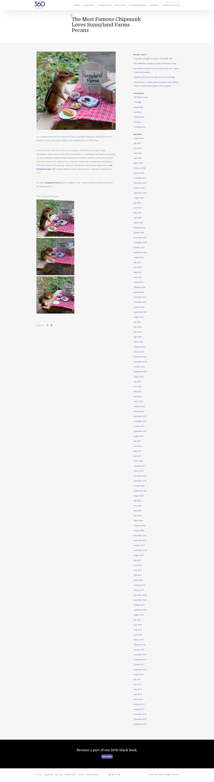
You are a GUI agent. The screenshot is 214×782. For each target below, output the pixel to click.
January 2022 (139, 411)
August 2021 (139, 436)
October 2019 (139, 545)
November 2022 (140, 361)
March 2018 (138, 640)
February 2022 (139, 406)
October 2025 (139, 188)
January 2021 (139, 471)
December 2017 (140, 654)
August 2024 (139, 257)
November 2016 (140, 719)
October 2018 (139, 605)
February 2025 (139, 227)
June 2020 (138, 505)
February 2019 (139, 585)
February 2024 (139, 287)
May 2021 (138, 451)
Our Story (89, 5)
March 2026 (138, 163)
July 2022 (137, 381)
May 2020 (138, 510)
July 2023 (137, 322)
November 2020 (140, 481)
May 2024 (138, 272)
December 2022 (140, 356)
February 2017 (139, 704)
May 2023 (138, 332)
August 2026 (139, 138)
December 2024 (140, 237)
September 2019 (140, 550)
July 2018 (137, 620)
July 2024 (137, 262)
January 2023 (139, 352)
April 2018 (138, 635)
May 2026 (138, 153)
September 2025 (140, 193)
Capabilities (104, 5)
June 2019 (138, 565)
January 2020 (139, 530)
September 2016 (140, 724)
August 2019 (139, 555)
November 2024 (140, 242)
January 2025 (139, 232)
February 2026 (139, 168)
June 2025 (138, 208)
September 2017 (140, 669)
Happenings (138, 107)
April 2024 (138, 277)
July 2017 (137, 679)
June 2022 (138, 386)
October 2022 (139, 366)
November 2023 (140, 302)
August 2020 (139, 496)
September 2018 (140, 610)
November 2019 (140, 540)
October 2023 (139, 307)
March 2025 (138, 222)
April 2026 (138, 158)
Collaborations (137, 5)
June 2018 (138, 625)
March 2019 (138, 580)
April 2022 (138, 396)
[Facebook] (47, 326)
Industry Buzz (139, 117)
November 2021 (140, 421)
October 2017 (139, 664)
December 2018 (140, 595)
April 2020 (138, 515)
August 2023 (139, 317)
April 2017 (138, 694)
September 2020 (140, 491)
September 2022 (140, 371)
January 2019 (139, 590)
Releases (137, 122)
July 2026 (137, 143)
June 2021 (138, 446)
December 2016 (140, 714)
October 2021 (139, 426)
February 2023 (139, 347)
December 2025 (140, 178)
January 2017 (139, 709)
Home (77, 5)
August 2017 (139, 674)
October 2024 (139, 247)
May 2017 (138, 689)
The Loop (120, 5)
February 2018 (139, 644)
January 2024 (139, 292)
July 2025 (137, 203)
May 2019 (138, 570)
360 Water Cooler (141, 97)
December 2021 (140, 416)
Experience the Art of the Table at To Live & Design (154, 77)
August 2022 (139, 376)
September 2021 (140, 431)
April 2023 (138, 337)
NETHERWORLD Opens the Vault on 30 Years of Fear (155, 63)
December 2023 (140, 297)
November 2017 (140, 659)
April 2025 (138, 217)
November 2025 (140, 183)
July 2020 (137, 500)
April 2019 (138, 575)
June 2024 (138, 267)
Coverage (137, 102)
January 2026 (139, 173)
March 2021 (138, 461)
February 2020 (139, 525)
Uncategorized (139, 127)
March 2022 (138, 401)
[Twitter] (51, 326)
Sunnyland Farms (52, 182)
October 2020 (139, 486)
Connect (154, 5)
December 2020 (140, 476)
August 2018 (139, 615)
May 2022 (138, 391)
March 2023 (138, 342)
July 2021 (137, 441)
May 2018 (138, 630)
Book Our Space (171, 5)
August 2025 (139, 198)
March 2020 (138, 520)
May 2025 (138, 213)
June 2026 (138, 148)
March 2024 (138, 282)
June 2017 (138, 684)
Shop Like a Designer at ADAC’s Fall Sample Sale (153, 58)
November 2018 (140, 600)
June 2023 (138, 327)
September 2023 (140, 312)
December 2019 (140, 535)
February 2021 (139, 466)
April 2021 (138, 456)
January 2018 (139, 649)
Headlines (137, 112)
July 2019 (137, 560)
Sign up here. (107, 756)
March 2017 (138, 699)
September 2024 (140, 252)
